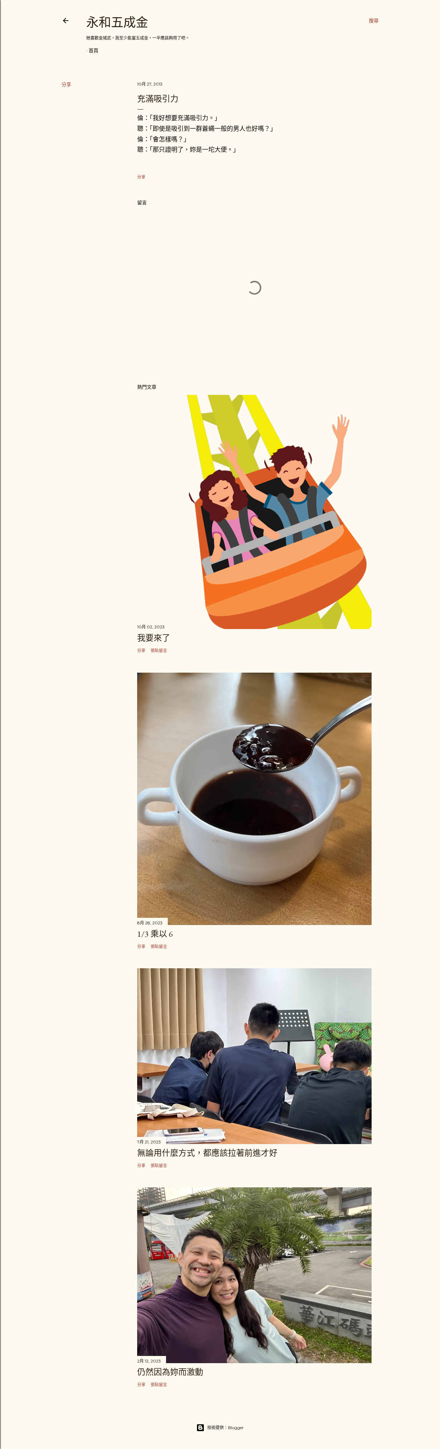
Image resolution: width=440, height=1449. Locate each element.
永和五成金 (117, 22)
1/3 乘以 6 (155, 933)
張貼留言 (159, 650)
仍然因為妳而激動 (170, 1372)
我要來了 (153, 637)
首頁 (93, 50)
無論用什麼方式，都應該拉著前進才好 (207, 1153)
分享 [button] (66, 84)
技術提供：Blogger (225, 1427)
